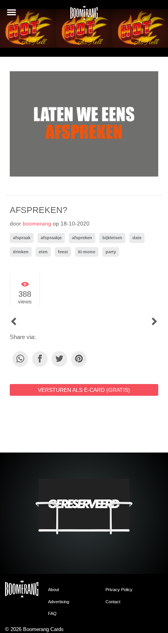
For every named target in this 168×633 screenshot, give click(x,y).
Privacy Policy (118, 589)
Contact (112, 601)
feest (63, 251)
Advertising (58, 601)
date (136, 237)
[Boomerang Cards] (84, 15)
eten (43, 251)
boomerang (37, 223)
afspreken (82, 237)
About (53, 589)
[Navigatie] (11, 12)
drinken (21, 251)
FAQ (52, 613)
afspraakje (51, 237)
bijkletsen (112, 237)
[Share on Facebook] (40, 359)
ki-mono (86, 251)
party (110, 251)
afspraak (21, 237)
